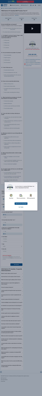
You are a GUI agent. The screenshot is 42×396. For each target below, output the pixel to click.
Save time (11, 198)
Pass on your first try (21, 198)
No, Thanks (21, 207)
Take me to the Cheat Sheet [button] (21, 203)
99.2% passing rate (31, 198)
